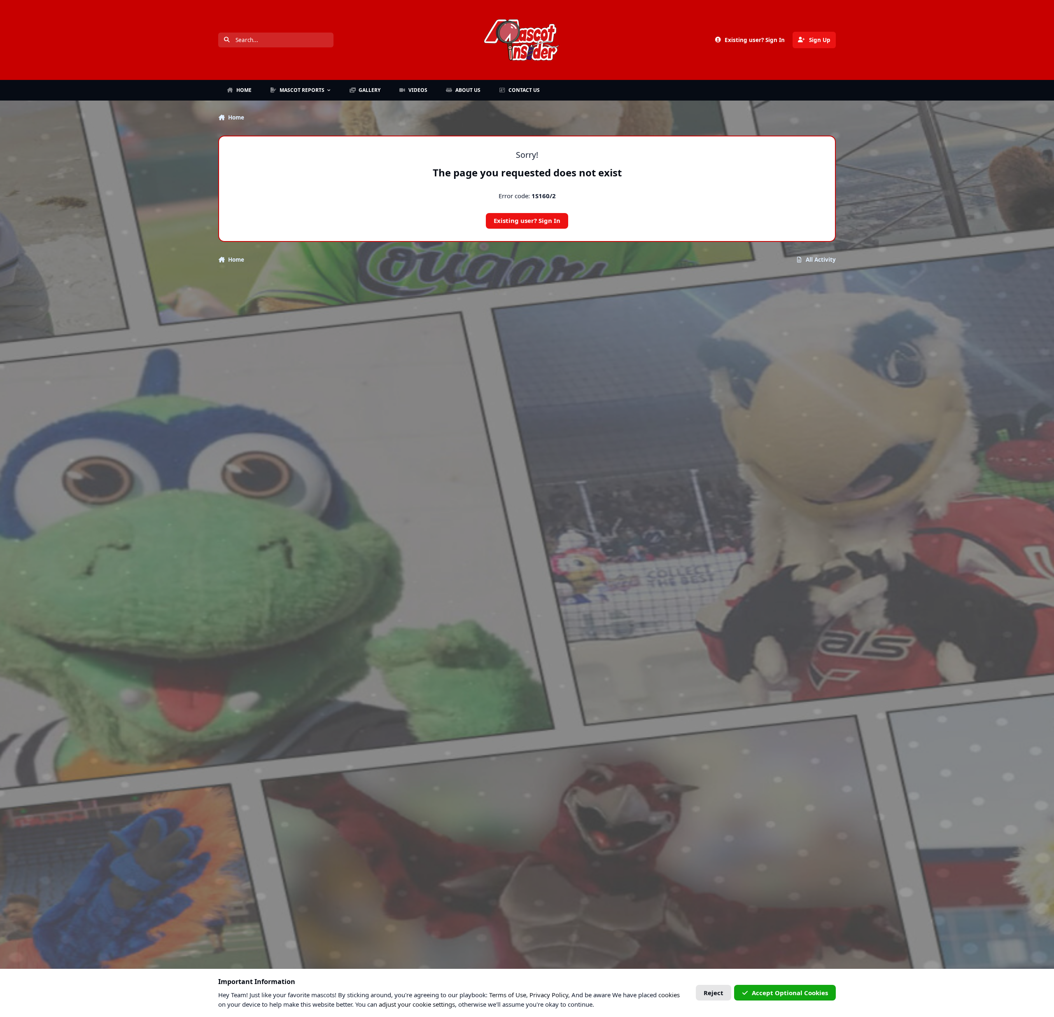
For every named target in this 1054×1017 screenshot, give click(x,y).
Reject (713, 993)
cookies (669, 995)
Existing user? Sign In (527, 220)
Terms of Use (507, 995)
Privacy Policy (548, 995)
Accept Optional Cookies (790, 993)
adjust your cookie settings (417, 1004)
